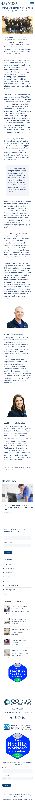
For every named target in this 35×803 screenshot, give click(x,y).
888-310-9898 (17, 709)
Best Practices (10, 568)
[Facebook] (15, 718)
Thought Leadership (11, 585)
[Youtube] (11, 718)
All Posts (6, 470)
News (7, 581)
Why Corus (8, 594)
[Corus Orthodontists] (9, 3)
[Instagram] (19, 718)
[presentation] (3, 495)
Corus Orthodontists (15, 467)
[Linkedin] (23, 718)
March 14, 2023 (26, 467)
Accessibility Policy (12, 794)
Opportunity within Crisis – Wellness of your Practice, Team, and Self (19, 653)
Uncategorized (10, 590)
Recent (20, 601)
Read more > (8, 513)
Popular (8, 601)
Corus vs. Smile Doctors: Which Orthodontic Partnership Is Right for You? (18, 507)
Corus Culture (9, 573)
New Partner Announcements (18, 470)
